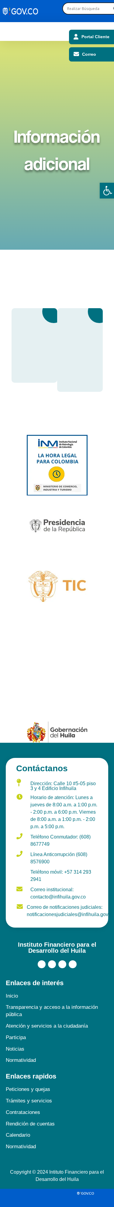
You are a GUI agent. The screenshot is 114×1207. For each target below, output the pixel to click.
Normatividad (21, 1060)
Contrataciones (23, 1112)
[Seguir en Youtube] (73, 964)
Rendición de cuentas (30, 1124)
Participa (16, 1037)
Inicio (12, 996)
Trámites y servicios (29, 1101)
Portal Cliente (95, 36)
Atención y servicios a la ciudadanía (47, 1026)
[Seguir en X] (52, 964)
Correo (89, 54)
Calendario (18, 1135)
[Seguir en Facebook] (42, 964)
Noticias (15, 1049)
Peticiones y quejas (28, 1089)
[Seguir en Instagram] (62, 964)
